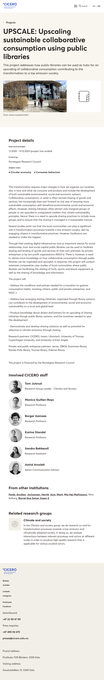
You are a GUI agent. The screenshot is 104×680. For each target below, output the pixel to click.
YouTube (6, 585)
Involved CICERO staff (28, 375)
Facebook (7, 606)
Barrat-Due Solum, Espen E (33, 498)
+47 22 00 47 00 (12, 619)
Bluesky (6, 581)
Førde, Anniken (17, 494)
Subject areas (14, 168)
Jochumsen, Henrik (38, 494)
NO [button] (94, 6)
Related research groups (30, 513)
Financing (13, 157)
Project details (21, 140)
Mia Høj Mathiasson (75, 494)
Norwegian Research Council (25, 161)
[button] (10, 6)
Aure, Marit (56, 494)
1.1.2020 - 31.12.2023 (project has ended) (30, 151)
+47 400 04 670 (11, 631)
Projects (10, 22)
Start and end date (17, 146)
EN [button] (99, 6)
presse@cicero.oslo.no (15, 638)
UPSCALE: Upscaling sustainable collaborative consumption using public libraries (45, 44)
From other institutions (28, 488)
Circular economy (21, 172)
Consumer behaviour (48, 172)
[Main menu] (76, 6)
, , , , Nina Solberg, (51, 496)
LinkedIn (6, 591)
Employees (7, 602)
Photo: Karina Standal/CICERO (16, 115)
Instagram (7, 596)
